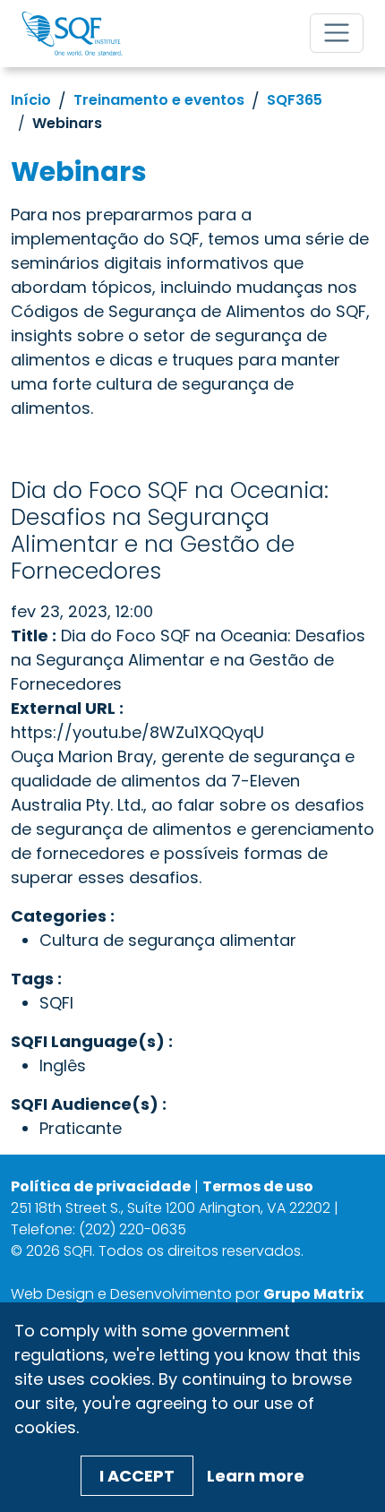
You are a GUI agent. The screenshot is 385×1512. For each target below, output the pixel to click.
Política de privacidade (101, 1186)
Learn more (255, 1476)
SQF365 (294, 100)
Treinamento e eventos (158, 100)
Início (31, 100)
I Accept (137, 1476)
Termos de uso (257, 1186)
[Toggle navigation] (337, 33)
